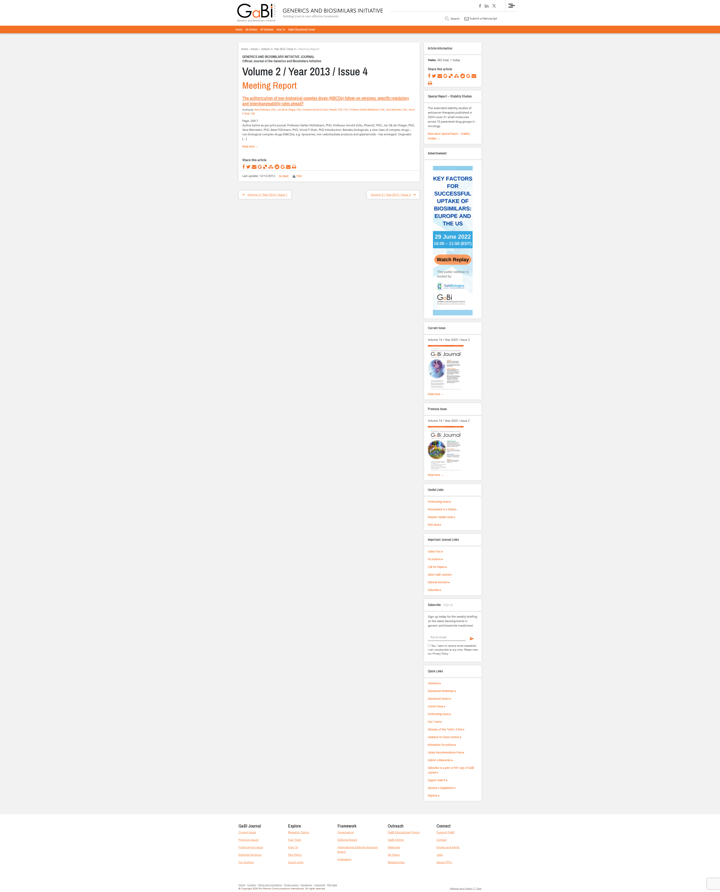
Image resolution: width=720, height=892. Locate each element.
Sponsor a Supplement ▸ (442, 788)
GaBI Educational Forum (301, 29)
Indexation (345, 859)
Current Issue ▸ (436, 706)
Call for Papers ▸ (437, 567)
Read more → (250, 146)
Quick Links (295, 862)
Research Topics (298, 832)
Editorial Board (347, 840)
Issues (254, 49)
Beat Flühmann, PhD (265, 109)
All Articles (251, 29)
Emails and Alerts (447, 847)
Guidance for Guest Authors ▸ (445, 737)
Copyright (319, 885)
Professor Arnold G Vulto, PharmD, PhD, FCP (325, 109)
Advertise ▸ (434, 683)
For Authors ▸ (435, 559)
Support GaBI (445, 832)
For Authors (246, 862)
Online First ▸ (435, 551)
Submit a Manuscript (483, 18)
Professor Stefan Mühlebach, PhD (367, 109)
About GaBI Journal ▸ (440, 574)
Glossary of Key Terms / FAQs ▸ (446, 729)
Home (239, 29)
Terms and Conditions (270, 885)
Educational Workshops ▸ (442, 691)
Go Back (283, 176)
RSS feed (332, 885)
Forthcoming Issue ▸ (439, 502)
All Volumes (267, 29)
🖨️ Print (297, 176)
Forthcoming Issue (250, 847)
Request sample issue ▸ (441, 517)
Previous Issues (248, 840)
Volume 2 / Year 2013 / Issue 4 (278, 49)
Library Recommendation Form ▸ (446, 752)
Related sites (396, 862)
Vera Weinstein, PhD (396, 109)
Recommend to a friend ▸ (442, 509)
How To (281, 29)
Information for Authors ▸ (442, 745)
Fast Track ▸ (435, 722)
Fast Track (294, 840)
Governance (346, 832)
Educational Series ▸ (439, 699)
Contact (441, 840)
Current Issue (247, 832)
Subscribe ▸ (434, 590)
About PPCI (444, 862)
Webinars (394, 847)
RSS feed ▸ (434, 525)
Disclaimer (306, 885)
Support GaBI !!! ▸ (438, 780)
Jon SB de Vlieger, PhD (289, 109)
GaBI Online (396, 840)
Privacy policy (291, 885)
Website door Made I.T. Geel (466, 888)
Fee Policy (295, 855)
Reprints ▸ (434, 795)
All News (394, 855)
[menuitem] (239, 29)
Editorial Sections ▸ (439, 582)
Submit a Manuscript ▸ (440, 760)
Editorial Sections (249, 855)
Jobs (439, 855)
